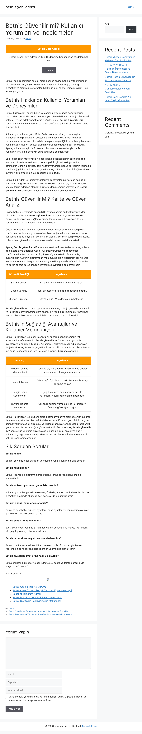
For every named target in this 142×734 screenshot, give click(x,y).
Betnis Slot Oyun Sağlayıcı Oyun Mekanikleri (37, 601)
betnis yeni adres (20, 7)
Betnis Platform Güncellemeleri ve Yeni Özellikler (117, 89)
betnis (131, 7)
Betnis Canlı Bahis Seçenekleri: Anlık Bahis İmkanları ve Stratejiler (38, 611)
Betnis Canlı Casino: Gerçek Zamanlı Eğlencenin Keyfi (42, 590)
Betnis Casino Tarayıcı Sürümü (29, 586)
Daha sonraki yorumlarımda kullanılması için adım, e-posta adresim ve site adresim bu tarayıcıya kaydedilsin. (48, 698)
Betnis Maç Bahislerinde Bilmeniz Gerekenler (37, 597)
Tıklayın (48, 70)
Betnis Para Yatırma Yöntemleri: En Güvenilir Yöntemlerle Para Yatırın (40, 614)
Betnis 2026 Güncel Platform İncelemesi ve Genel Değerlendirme (117, 69)
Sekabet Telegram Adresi (27, 594)
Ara (107, 23)
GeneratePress (89, 726)
